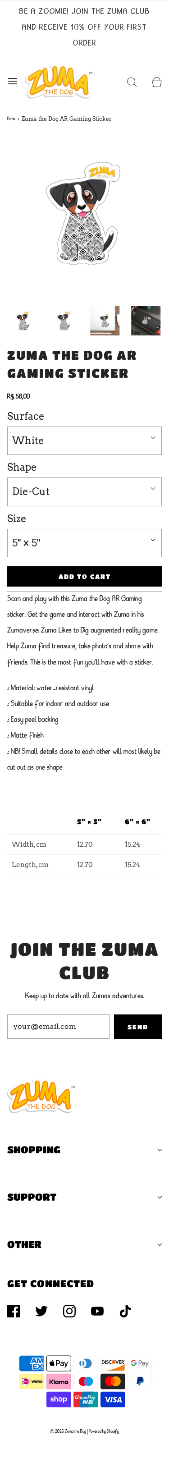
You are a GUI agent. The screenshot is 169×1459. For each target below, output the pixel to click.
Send (138, 1026)
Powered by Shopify (104, 1431)
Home (11, 118)
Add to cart (85, 576)
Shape (22, 467)
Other (24, 1244)
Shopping (33, 1149)
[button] (23, 321)
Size (17, 518)
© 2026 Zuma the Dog (68, 1431)
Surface (26, 416)
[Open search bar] (131, 81)
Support (31, 1196)
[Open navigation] (12, 81)
